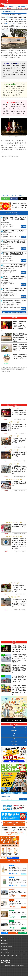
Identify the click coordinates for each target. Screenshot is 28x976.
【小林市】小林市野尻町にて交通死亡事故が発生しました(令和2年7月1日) (19, 412)
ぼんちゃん (7, 371)
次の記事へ (22, 195)
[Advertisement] (14, 389)
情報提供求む (5, 943)
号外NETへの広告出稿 (7, 946)
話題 (3, 371)
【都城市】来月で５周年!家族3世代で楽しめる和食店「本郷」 (19, 454)
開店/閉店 (20, 8)
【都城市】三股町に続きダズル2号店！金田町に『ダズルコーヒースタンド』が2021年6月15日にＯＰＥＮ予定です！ (19, 658)
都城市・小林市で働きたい (13, 212)
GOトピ (2, 8)
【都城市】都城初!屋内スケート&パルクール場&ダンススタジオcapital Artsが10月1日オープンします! (19, 603)
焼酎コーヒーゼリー (10, 24)
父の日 (17, 369)
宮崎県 (20, 14)
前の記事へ (6, 195)
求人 (14, 8)
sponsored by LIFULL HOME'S (14, 861)
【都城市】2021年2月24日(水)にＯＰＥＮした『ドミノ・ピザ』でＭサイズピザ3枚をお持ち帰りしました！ (19, 469)
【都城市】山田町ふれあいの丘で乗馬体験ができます (19, 483)
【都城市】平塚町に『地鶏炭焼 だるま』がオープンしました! (19, 426)
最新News (9, 8)
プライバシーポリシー (7, 952)
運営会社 (4, 940)
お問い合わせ (5, 949)
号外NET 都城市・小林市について (9, 955)
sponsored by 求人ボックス (14, 214)
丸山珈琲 (23, 19)
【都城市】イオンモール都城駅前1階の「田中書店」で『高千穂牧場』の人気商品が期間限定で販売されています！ (19, 669)
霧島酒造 (8, 17)
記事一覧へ (14, 195)
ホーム (3, 937)
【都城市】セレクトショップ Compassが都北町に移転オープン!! (19, 440)
